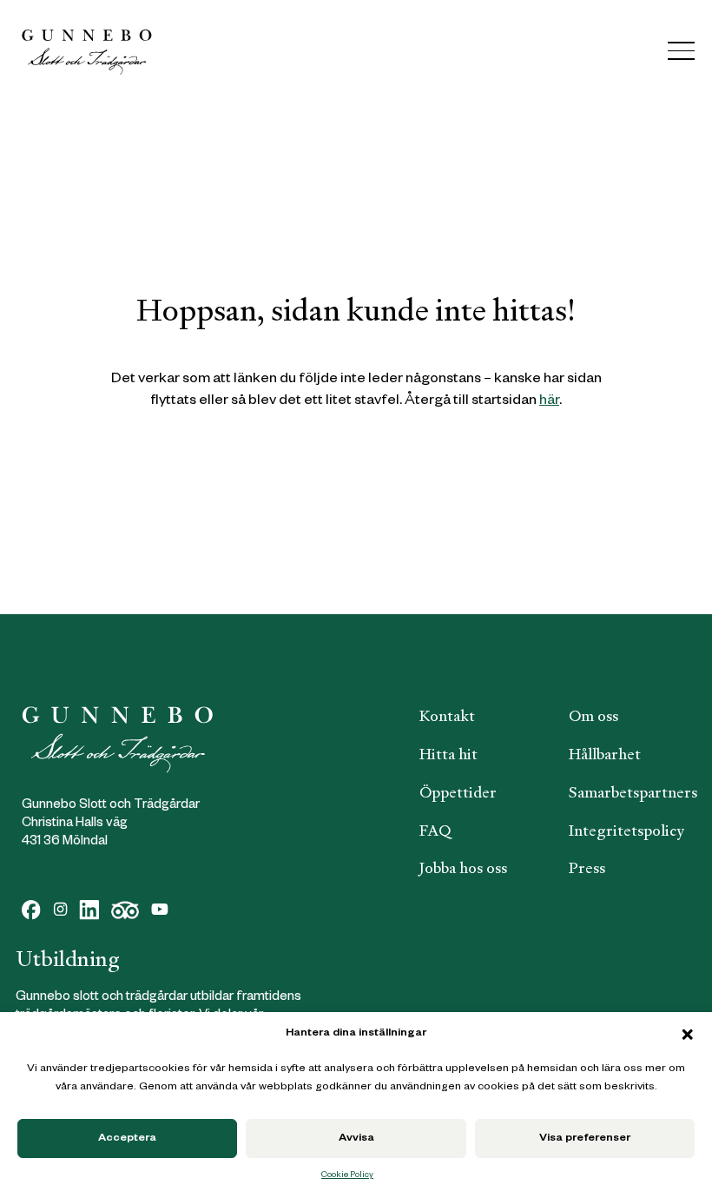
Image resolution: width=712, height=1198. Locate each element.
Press (587, 867)
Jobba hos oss (463, 867)
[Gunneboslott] (86, 50)
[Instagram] (60, 910)
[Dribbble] (125, 910)
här (549, 402)
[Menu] (682, 51)
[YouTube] (159, 910)
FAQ (435, 830)
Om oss (593, 715)
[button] (688, 1034)
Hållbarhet (605, 754)
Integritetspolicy (626, 830)
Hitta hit (448, 754)
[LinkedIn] (89, 910)
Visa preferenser (584, 1139)
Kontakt (447, 715)
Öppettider (458, 792)
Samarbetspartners (633, 792)
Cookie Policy (347, 1176)
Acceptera (127, 1139)
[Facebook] (31, 910)
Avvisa (356, 1139)
